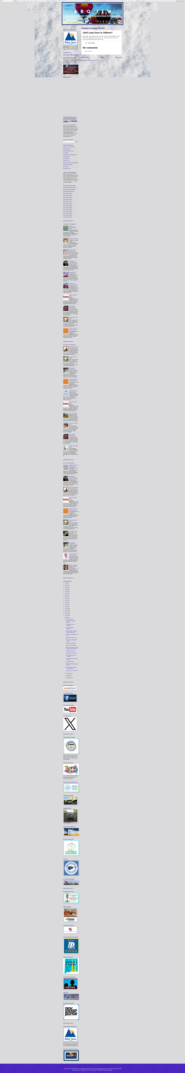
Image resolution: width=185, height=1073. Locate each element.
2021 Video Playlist (67, 199)
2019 (66, 598)
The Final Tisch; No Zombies (70, 625)
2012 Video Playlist (67, 217)
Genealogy (65, 148)
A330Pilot (100, 1070)
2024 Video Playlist (67, 193)
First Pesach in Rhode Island (72, 250)
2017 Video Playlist (67, 207)
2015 (66, 606)
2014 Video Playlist (67, 213)
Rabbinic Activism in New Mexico (73, 466)
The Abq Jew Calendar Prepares (73, 284)
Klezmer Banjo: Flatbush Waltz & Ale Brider (71, 631)
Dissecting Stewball (73, 346)
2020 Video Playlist (67, 201)
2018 (66, 600)
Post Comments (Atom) (93, 60)
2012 (66, 613)
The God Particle (73, 531)
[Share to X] (91, 43)
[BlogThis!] (90, 43)
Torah (64, 166)
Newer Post (85, 57)
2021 (66, 593)
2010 (66, 617)
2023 (66, 589)
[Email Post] (86, 42)
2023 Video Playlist (67, 195)
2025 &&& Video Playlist (68, 191)
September (68, 677)
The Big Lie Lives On (70, 650)
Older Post (118, 57)
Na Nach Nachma (73, 390)
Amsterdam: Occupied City (72, 369)
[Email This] (88, 43)
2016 (66, 604)
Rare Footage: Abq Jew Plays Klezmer (71, 668)
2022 (66, 591)
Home (102, 57)
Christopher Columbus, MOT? (73, 262)
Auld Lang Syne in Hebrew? (70, 628)
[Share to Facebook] (92, 43)
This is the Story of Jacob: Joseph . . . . (72, 659)
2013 (66, 610)
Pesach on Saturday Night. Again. (72, 227)
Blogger (111, 1070)
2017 (66, 602)
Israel (64, 152)
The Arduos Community (71, 652)
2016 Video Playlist (67, 209)
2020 (66, 595)
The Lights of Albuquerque (70, 54)
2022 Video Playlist (67, 197)
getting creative (99, 37)
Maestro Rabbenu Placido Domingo (73, 566)
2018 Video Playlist (67, 205)
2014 (66, 608)
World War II (66, 168)
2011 (66, 615)
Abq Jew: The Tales (67, 146)
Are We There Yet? (73, 238)
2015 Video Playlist (67, 211)
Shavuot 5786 (72, 272)
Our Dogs (65, 158)
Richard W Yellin (67, 164)
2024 (66, 587)
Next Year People (73, 413)
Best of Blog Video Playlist (69, 189)
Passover (65, 160)
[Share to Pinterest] (94, 43)
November (68, 673)
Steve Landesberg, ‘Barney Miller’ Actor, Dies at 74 (72, 648)
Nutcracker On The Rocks (72, 670)
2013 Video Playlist (67, 215)
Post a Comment (88, 51)
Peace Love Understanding (69, 162)
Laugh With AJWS (70, 661)
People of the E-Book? (71, 645)
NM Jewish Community (68, 154)
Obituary (65, 156)
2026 (66, 583)
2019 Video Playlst (67, 203)
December (68, 619)
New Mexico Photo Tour (71, 637)
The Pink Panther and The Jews (73, 554)
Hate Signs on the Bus (71, 643)
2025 (66, 585)
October (68, 675)
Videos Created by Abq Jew (69, 187)
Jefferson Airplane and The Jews (73, 329)
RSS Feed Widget (71, 113)
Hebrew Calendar (67, 150)
